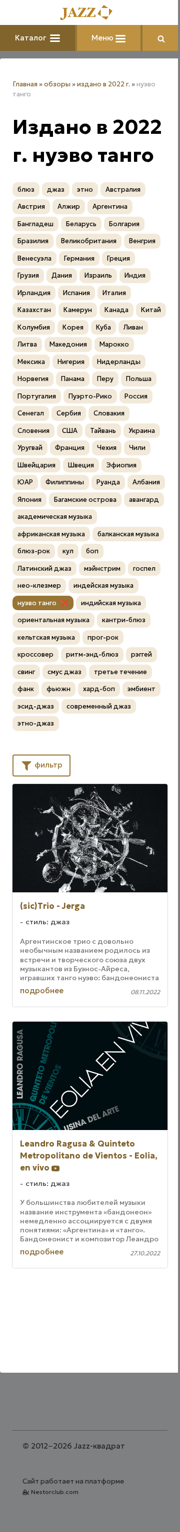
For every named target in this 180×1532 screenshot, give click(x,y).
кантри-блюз (124, 620)
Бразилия (33, 241)
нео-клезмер (39, 585)
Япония (30, 499)
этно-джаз (36, 723)
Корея (73, 327)
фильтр (47, 764)
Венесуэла (35, 258)
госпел (144, 568)
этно (85, 189)
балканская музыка (128, 534)
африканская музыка (51, 534)
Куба (103, 327)
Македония (68, 344)
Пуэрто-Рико (90, 396)
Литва (27, 344)
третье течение (120, 672)
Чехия (106, 447)
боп (92, 551)
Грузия (28, 275)
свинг (26, 672)
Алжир (69, 206)
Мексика (31, 362)
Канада (116, 310)
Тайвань (103, 430)
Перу (105, 379)
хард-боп (99, 689)
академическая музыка (55, 516)
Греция (118, 258)
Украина (141, 430)
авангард (144, 499)
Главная (25, 84)
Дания (62, 275)
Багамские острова (85, 499)
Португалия (37, 396)
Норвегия (33, 379)
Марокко (114, 344)
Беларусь (81, 224)
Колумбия (34, 327)
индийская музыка (111, 603)
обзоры (57, 84)
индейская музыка (104, 585)
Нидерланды (118, 362)
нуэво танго (37, 603)
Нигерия (71, 362)
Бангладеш (36, 224)
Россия (136, 396)
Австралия (123, 189)
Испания (76, 293)
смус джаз (65, 672)
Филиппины (65, 482)
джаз (55, 189)
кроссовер (36, 654)
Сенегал (31, 413)
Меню (104, 37)
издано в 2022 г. (103, 84)
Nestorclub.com (54, 1492)
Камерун (78, 310)
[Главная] (90, 13)
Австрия (31, 206)
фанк (26, 689)
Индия (135, 275)
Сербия (68, 413)
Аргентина (110, 206)
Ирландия (34, 293)
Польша (139, 379)
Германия (79, 258)
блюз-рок (34, 551)
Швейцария (37, 465)
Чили (137, 447)
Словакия (109, 413)
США (70, 430)
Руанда (108, 482)
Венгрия (142, 241)
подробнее (42, 990)
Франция (69, 447)
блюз (26, 189)
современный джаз (98, 706)
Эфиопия (121, 465)
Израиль (98, 275)
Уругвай (30, 447)
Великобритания (88, 241)
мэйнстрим (102, 568)
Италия (114, 293)
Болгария (124, 224)
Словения (34, 430)
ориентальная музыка (54, 620)
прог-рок (103, 637)
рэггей (141, 654)
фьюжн (58, 689)
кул (68, 551)
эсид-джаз (36, 706)
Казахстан (34, 310)
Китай (151, 310)
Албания (146, 482)
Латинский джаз (45, 568)
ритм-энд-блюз (92, 654)
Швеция (81, 465)
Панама (72, 379)
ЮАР (25, 482)
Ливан (133, 327)
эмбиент (142, 689)
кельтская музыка (46, 637)
